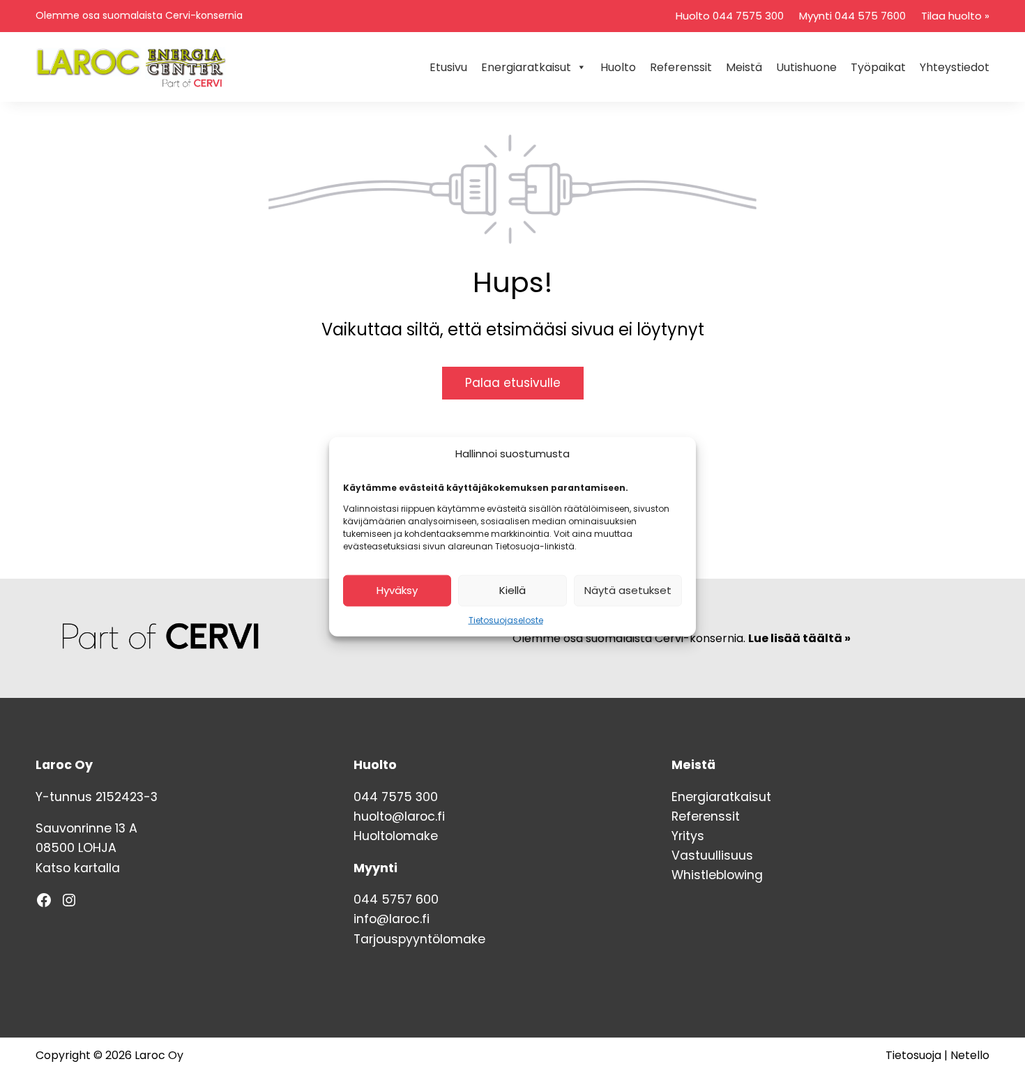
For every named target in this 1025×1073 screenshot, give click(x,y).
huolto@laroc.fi (399, 816)
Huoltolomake (396, 836)
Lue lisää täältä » (799, 638)
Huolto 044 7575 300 (730, 16)
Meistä (744, 67)
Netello (969, 1055)
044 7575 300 (396, 797)
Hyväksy (397, 590)
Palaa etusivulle (513, 382)
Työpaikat (878, 67)
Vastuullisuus (712, 855)
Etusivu (448, 67)
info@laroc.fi (392, 919)
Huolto (618, 67)
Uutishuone (806, 67)
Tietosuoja (913, 1055)
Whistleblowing (717, 875)
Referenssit (681, 67)
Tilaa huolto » (955, 16)
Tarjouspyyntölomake (419, 939)
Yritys (687, 836)
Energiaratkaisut (526, 67)
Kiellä (512, 590)
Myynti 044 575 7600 (852, 16)
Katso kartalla (78, 868)
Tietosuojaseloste (506, 619)
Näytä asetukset (627, 590)
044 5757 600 (396, 899)
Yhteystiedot (954, 67)
